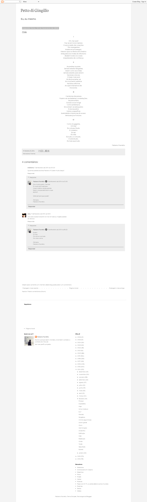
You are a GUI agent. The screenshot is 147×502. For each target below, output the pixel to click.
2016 (79, 364)
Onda (80, 441)
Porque (81, 401)
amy (29, 214)
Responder (31, 173)
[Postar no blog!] (42, 151)
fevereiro (82, 399)
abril (80, 393)
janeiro (81, 453)
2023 (79, 345)
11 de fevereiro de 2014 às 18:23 (57, 229)
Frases (79, 477)
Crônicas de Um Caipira (85, 470)
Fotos (79, 474)
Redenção (82, 439)
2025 (79, 340)
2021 (79, 350)
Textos (79, 488)
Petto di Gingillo (35, 10)
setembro (82, 380)
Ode (80, 436)
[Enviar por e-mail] (39, 151)
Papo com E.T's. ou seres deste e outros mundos (92, 484)
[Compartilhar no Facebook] (46, 151)
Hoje (80, 406)
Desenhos (80, 472)
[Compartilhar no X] (44, 151)
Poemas (32, 153)
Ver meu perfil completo (43, 344)
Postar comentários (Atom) (37, 291)
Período (81, 414)
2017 (79, 361)
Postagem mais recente (30, 288)
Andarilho (82, 431)
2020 (79, 353)
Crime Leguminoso (85, 420)
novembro (82, 374)
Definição (82, 433)
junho (81, 388)
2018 (79, 358)
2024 (79, 342)
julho (81, 385)
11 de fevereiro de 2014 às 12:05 (57, 181)
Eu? (80, 412)
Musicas (79, 481)
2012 (79, 459)
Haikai (79, 479)
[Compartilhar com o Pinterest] (48, 151)
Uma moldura (83, 409)
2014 (79, 369)
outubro (82, 377)
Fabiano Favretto (38, 181)
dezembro (82, 372)
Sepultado (82, 447)
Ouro (80, 425)
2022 (79, 348)
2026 (79, 337)
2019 (79, 356)
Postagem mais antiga (116, 288)
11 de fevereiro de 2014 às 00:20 (45, 167)
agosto (81, 382)
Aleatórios (80, 467)
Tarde (80, 444)
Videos (79, 491)
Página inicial (73, 288)
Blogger (89, 496)
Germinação (83, 428)
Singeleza (82, 417)
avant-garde (83, 422)
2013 (79, 456)
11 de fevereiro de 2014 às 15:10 (41, 214)
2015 (79, 366)
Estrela (81, 449)
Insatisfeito (82, 404)
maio (81, 390)
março (81, 396)
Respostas (33, 177)
